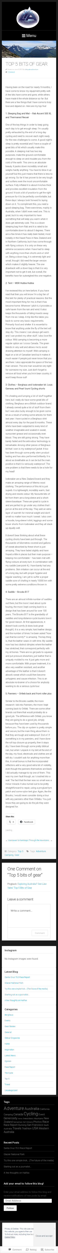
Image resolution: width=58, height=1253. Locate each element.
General (8, 1032)
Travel (7, 1084)
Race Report (10, 1067)
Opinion (8, 1061)
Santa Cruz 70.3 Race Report (17, 977)
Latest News (10, 1055)
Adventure (41, 851)
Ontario (29, 1122)
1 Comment (11, 72)
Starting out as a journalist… (17, 994)
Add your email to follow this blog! (24, 1183)
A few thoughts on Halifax (16, 1000)
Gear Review (10, 1026)
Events (7, 1020)
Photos (37, 1121)
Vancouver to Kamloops (18, 840)
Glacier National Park (14, 983)
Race (45, 1121)
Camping (9, 855)
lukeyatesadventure (31, 69)
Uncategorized (11, 1090)
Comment (40, 933)
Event (42, 1114)
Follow (10, 1208)
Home (7, 1044)
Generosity (10, 1118)
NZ (24, 1122)
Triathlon (27, 1128)
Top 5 (20, 851)
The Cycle (9, 1073)
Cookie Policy (10, 1237)
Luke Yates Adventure (29, 16)
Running (22, 1125)
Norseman (17, 1122)
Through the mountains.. (39, 840)
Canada (18, 1114)
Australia (32, 1108)
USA (35, 1128)
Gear (17, 855)
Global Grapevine (12, 1038)
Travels (17, 1128)
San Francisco (35, 1124)
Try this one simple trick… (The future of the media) (26, 989)
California (44, 1109)
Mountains (38, 1118)
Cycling (31, 1113)
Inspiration (9, 1049)
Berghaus (9, 1015)
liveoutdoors (28, 1118)
